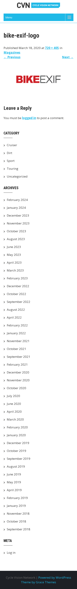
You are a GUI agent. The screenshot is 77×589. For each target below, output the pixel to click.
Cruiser (12, 145)
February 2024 (17, 200)
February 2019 (17, 498)
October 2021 (16, 349)
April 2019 (14, 490)
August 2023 (16, 239)
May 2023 (14, 255)
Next (67, 57)
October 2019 (16, 451)
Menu (8, 17)
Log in (11, 552)
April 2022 (14, 317)
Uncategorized (17, 176)
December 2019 (18, 443)
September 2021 (18, 357)
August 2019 (16, 466)
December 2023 (18, 215)
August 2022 (16, 310)
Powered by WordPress (54, 577)
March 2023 (15, 270)
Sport (11, 161)
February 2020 (17, 427)
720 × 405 (52, 48)
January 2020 (16, 435)
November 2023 (18, 223)
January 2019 (16, 506)
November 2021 (18, 341)
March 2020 (15, 419)
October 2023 (16, 231)
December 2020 (18, 372)
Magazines (12, 52)
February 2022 (17, 325)
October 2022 (16, 294)
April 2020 (14, 411)
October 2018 (16, 521)
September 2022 (18, 302)
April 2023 (14, 262)
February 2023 (17, 278)
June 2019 (14, 474)
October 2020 (16, 388)
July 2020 (13, 396)
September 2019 (18, 459)
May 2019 (14, 482)
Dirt (9, 153)
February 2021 (17, 364)
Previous (12, 57)
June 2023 (14, 247)
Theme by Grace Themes (38, 582)
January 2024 (16, 208)
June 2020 (14, 404)
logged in (29, 118)
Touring (12, 169)
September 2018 (18, 529)
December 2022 (18, 286)
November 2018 (18, 513)
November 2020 (18, 380)
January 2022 (16, 333)
